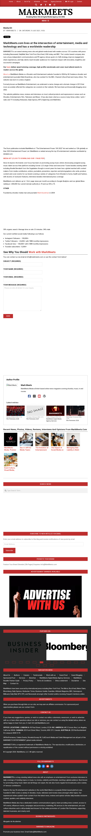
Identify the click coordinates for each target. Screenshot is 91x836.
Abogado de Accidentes (12, 821)
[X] (24, 396)
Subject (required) (12, 261)
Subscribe (9, 550)
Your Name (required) (13, 269)
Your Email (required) (13, 277)
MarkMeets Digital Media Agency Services (53, 420)
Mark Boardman (43, 193)
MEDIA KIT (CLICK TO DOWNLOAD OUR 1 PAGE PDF (23, 158)
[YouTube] (39, 396)
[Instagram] (34, 396)
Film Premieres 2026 (72, 420)
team (9, 67)
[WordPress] (44, 396)
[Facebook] (29, 396)
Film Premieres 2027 (32, 419)
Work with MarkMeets (42, 252)
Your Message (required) (14, 285)
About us (6, 74)
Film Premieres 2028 (12, 419)
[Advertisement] (45, 108)
